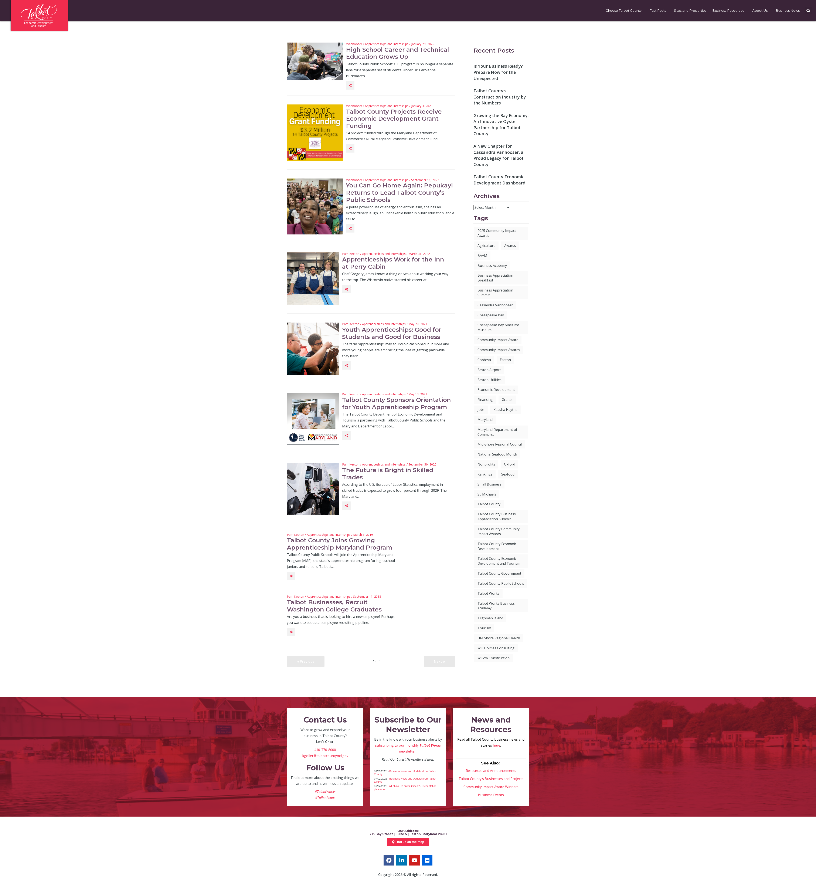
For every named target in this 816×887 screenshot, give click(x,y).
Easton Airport (489, 369)
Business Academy (492, 265)
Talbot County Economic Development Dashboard (499, 180)
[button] (808, 10)
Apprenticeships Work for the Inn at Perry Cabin (393, 263)
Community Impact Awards (498, 349)
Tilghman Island (490, 618)
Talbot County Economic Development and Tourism (498, 561)
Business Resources (728, 11)
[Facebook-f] (389, 860)
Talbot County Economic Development (496, 546)
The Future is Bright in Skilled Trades (387, 473)
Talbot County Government (499, 573)
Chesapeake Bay (490, 315)
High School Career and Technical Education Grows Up (397, 53)
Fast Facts (658, 11)
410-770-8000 (325, 749)
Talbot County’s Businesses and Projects (491, 778)
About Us (760, 11)
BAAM (482, 255)
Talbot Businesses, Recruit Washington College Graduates (334, 605)
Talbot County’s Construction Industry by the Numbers (499, 97)
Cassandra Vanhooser (495, 305)
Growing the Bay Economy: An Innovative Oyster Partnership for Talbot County (501, 125)
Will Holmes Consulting (495, 648)
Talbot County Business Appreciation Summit (496, 516)
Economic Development (496, 389)
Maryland (485, 419)
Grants (507, 399)
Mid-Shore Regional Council (499, 444)
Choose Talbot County (624, 11)
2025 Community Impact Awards (496, 233)
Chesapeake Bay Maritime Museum (498, 327)
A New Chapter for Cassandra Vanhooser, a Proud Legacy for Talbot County (498, 155)
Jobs (480, 409)
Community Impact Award (497, 339)
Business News (788, 11)
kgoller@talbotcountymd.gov (325, 755)
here (496, 745)
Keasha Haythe (505, 409)
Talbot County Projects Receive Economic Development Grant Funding (394, 118)
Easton (505, 359)
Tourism (484, 628)
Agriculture (486, 245)
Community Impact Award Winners (490, 786)
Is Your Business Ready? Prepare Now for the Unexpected (498, 72)
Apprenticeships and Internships (386, 44)
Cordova (484, 359)
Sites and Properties (690, 11)
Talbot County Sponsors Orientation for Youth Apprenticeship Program (396, 403)
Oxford (509, 464)
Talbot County (488, 504)
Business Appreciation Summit (495, 292)
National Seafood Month (497, 454)
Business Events (491, 795)
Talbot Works (488, 593)
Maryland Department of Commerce (497, 432)
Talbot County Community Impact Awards (498, 531)
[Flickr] (427, 860)
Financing (485, 399)
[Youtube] (414, 860)
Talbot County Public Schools (500, 583)
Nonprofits (486, 464)
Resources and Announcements (491, 770)
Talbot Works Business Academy (496, 606)
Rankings (484, 474)
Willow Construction (493, 658)
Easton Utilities (489, 379)
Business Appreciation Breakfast (495, 278)
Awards (510, 245)
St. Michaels (486, 494)
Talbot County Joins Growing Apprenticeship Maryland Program (339, 544)
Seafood (507, 474)
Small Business (489, 484)
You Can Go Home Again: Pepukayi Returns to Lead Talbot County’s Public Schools (399, 192)
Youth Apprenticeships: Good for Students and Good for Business (391, 333)
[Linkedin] (401, 860)
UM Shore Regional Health (498, 638)
